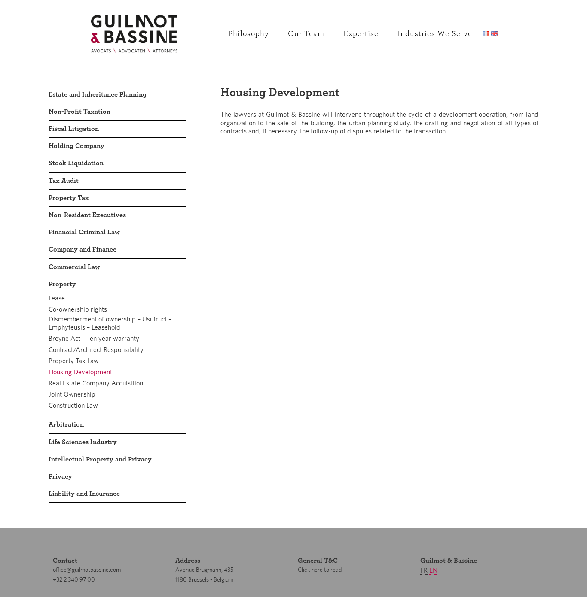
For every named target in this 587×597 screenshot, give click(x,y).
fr (424, 570)
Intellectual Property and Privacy (100, 459)
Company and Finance (82, 249)
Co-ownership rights (78, 309)
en (433, 570)
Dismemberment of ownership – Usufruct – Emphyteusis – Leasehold (110, 323)
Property (62, 284)
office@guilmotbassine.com (87, 569)
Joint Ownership (72, 394)
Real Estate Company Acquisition (96, 383)
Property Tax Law (74, 361)
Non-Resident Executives (87, 215)
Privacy (60, 476)
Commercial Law (74, 267)
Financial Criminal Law (84, 232)
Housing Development (80, 372)
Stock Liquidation (76, 163)
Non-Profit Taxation (79, 111)
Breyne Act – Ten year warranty (94, 338)
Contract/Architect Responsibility (96, 349)
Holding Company (76, 145)
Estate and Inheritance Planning (98, 94)
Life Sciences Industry (83, 442)
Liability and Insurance (84, 493)
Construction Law (73, 405)
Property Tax (69, 197)
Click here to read (320, 569)
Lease (57, 298)
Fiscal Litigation (74, 128)
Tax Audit (64, 180)
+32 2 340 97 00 (74, 579)
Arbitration (66, 424)
